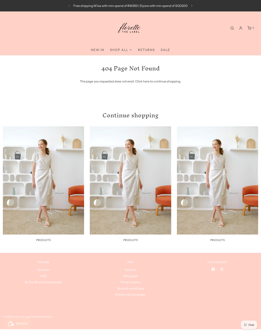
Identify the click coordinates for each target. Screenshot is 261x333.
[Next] (192, 6)
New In (97, 50)
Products (43, 240)
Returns (146, 50)
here (146, 81)
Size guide (130, 276)
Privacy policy (130, 282)
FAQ (43, 276)
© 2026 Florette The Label (17, 316)
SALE (165, 50)
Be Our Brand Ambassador (43, 282)
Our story (43, 270)
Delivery (130, 270)
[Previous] (69, 6)
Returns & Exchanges (130, 294)
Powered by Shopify (42, 316)
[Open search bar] (232, 28)
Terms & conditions (130, 288)
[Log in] (240, 28)
